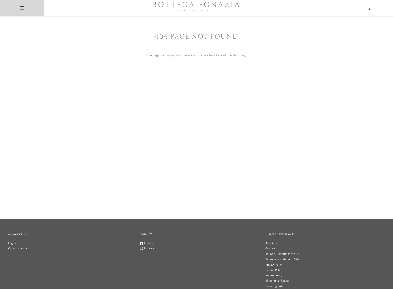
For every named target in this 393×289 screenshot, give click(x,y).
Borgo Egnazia (274, 286)
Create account (17, 248)
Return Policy (273, 275)
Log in (12, 243)
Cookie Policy (274, 270)
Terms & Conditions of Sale (282, 259)
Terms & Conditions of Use (282, 254)
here (212, 55)
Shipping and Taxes (277, 281)
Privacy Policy (274, 265)
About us (271, 243)
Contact (270, 248)
